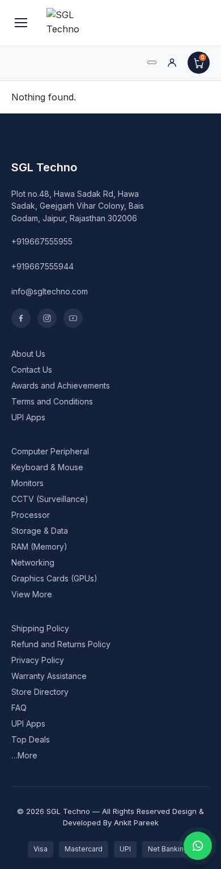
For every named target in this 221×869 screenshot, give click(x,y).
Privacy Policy (37, 660)
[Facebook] (21, 318)
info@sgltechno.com (49, 291)
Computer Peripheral (50, 451)
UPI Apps (28, 417)
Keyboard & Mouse (47, 467)
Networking (32, 562)
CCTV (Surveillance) (49, 499)
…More (24, 755)
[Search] (151, 62)
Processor (30, 515)
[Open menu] (21, 23)
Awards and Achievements (60, 385)
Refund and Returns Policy (60, 644)
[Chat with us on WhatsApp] (198, 846)
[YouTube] (73, 318)
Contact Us (31, 369)
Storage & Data (39, 530)
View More (31, 594)
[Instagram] (47, 318)
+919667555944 (42, 266)
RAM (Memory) (39, 546)
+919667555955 (42, 241)
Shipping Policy (40, 628)
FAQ (19, 707)
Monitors (27, 483)
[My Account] (172, 63)
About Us (28, 353)
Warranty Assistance (49, 676)
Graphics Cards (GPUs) (54, 578)
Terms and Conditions (52, 401)
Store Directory (40, 692)
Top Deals (30, 739)
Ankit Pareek (136, 822)
